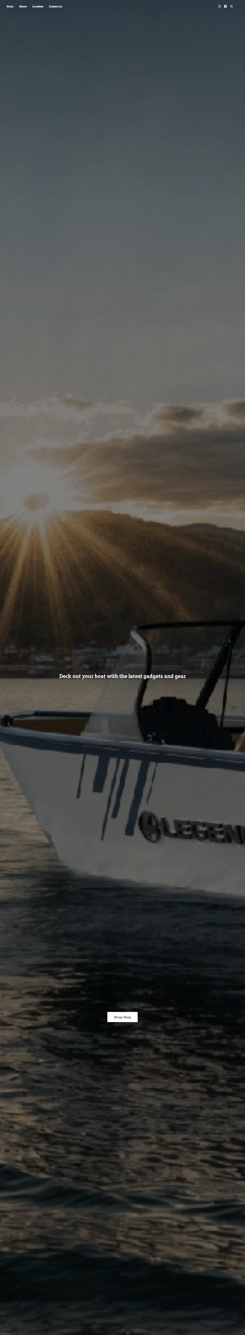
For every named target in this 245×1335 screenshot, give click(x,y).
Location (37, 6)
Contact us (55, 6)
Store (10, 6)
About (23, 6)
